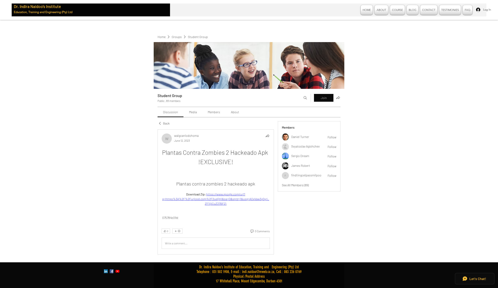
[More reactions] (177, 231)
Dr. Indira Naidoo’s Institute (37, 6)
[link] (170, 112)
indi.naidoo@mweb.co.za (258, 271)
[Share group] (338, 97)
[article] (216, 191)
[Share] (267, 135)
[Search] (305, 98)
